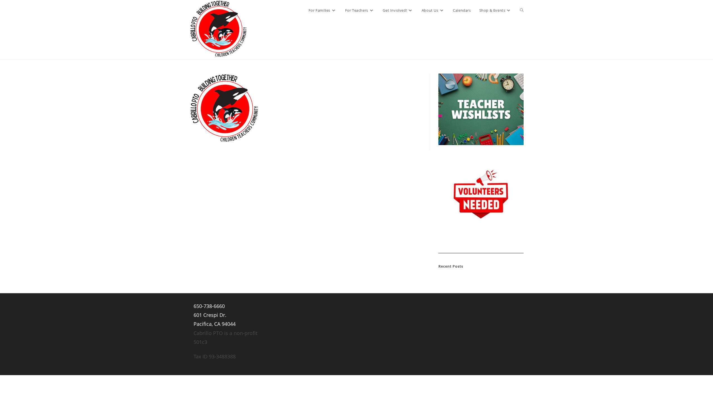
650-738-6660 (209, 306)
